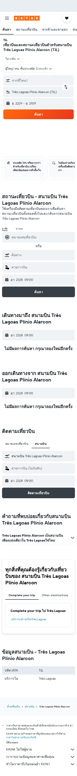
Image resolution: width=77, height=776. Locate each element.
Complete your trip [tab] (22, 595)
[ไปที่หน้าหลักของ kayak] (27, 18)
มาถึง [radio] (5, 228)
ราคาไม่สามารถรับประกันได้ (21, 737)
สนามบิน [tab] (41, 444)
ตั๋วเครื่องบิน (13, 706)
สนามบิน (29, 706)
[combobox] (42, 255)
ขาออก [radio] (19, 228)
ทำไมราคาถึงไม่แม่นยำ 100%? (28, 764)
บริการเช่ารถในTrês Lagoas (28, 619)
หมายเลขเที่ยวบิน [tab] (16, 444)
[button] (6, 18)
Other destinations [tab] (55, 595)
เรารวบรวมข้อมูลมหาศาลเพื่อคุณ (30, 757)
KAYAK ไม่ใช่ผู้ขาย (19, 749)
